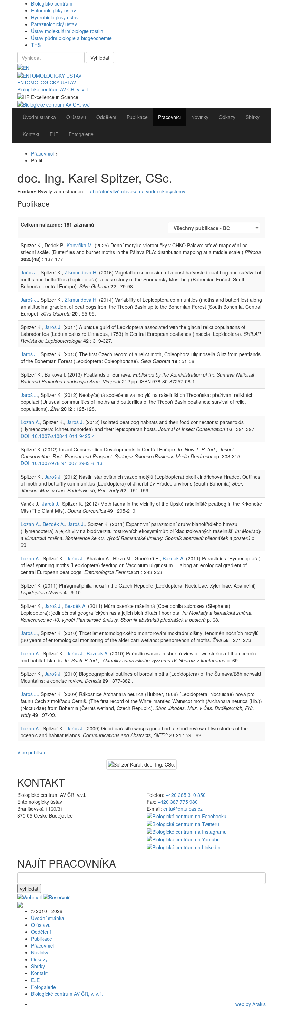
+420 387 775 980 (178, 801)
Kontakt (39, 973)
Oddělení (41, 931)
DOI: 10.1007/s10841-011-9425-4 (58, 435)
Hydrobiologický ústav (55, 17)
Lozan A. (30, 422)
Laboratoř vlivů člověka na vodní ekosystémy (136, 191)
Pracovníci (42, 153)
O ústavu (41, 924)
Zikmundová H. (81, 272)
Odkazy (39, 959)
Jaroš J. (29, 272)
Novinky (39, 952)
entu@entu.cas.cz (183, 808)
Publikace (41, 938)
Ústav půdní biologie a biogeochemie (71, 37)
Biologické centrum (51, 3)
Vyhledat (99, 57)
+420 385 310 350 (186, 794)
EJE (35, 980)
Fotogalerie (43, 986)
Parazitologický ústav (54, 24)
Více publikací (32, 752)
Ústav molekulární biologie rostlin (67, 31)
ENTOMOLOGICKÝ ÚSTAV (46, 82)
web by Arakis (250, 1004)
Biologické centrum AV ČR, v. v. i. (53, 89)
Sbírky (38, 966)
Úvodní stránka (47, 917)
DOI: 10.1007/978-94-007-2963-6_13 (62, 463)
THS (36, 44)
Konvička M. (80, 245)
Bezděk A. (54, 524)
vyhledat (29, 888)
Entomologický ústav (53, 10)
